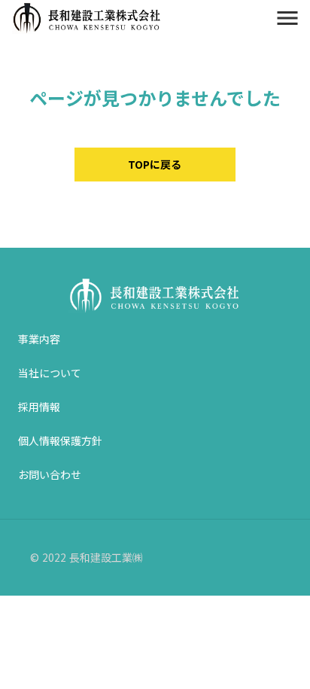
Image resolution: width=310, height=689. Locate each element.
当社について (49, 372)
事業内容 (39, 338)
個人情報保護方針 (60, 440)
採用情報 (39, 406)
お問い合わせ (49, 474)
